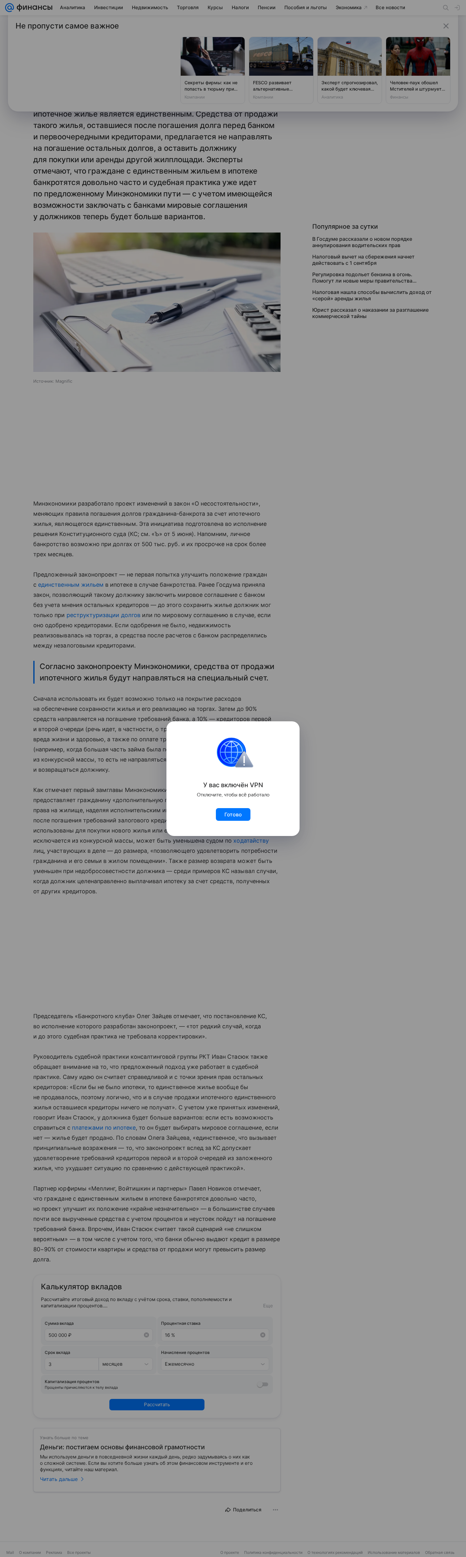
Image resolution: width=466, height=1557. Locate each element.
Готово (233, 814)
